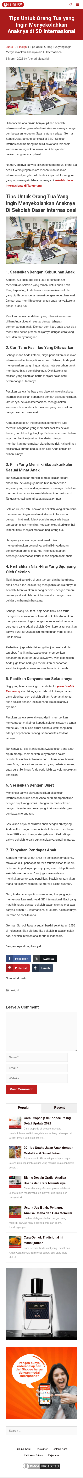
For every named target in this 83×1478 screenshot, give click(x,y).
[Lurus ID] (14, 4)
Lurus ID (11, 46)
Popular (24, 1107)
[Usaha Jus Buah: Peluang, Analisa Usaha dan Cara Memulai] (15, 1217)
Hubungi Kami (23, 1449)
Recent (59, 1107)
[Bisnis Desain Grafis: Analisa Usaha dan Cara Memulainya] (15, 1187)
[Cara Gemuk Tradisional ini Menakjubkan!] (15, 1247)
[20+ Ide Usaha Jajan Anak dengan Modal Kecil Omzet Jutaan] (15, 1157)
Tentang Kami (60, 1449)
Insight (23, 46)
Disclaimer (41, 1449)
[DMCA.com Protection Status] (41, 1469)
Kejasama (53, 1455)
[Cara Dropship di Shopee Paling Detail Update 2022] (15, 1127)
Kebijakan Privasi (33, 1455)
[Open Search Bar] (71, 4)
